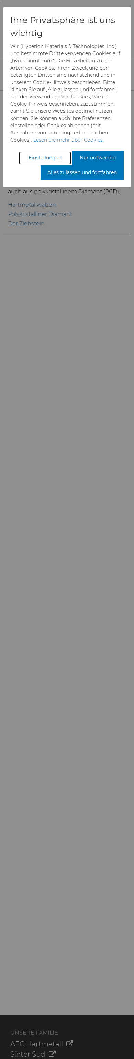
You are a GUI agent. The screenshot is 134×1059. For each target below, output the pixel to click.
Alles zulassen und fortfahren (82, 172)
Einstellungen (45, 158)
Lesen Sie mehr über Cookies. (68, 140)
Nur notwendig (98, 158)
